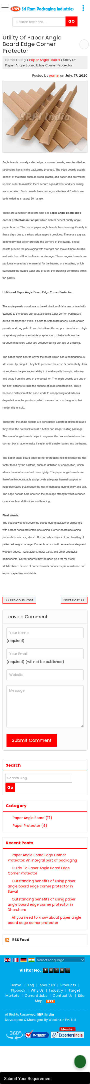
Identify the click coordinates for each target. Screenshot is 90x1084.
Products (68, 985)
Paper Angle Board (44, 60)
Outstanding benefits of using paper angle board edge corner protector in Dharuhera (42, 904)
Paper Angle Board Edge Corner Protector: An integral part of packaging (42, 858)
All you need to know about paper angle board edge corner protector (44, 920)
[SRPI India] (42, 9)
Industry (56, 990)
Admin (54, 75)
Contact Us (62, 995)
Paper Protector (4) (29, 825)
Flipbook (18, 990)
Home (10, 60)
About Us (47, 985)
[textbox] (40, 21)
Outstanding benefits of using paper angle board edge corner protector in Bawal (42, 886)
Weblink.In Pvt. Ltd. (62, 1020)
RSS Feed (20, 939)
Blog (22, 60)
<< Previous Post (19, 600)
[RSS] (50, 1000)
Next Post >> (74, 600)
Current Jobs (36, 995)
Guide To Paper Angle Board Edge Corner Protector (39, 871)
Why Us (37, 990)
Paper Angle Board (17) (32, 817)
